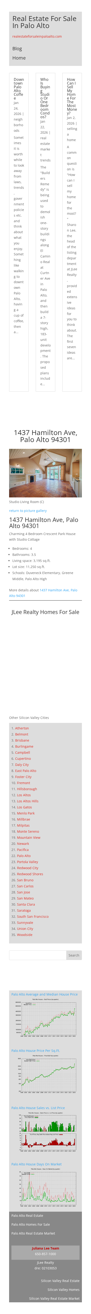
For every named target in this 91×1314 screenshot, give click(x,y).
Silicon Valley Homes (64, 1289)
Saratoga (24, 910)
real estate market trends (45, 149)
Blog (17, 48)
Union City (25, 928)
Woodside (24, 934)
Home (19, 58)
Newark (23, 843)
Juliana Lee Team (45, 1248)
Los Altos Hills (27, 801)
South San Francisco (33, 916)
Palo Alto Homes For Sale (30, 1224)
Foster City (23, 777)
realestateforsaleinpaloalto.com (37, 36)
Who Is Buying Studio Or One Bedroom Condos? (45, 98)
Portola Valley (27, 862)
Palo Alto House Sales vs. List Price (38, 1108)
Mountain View (28, 837)
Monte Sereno (28, 831)
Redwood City (27, 868)
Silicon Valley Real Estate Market (54, 1298)
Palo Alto (24, 855)
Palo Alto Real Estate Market (33, 1233)
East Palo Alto (25, 770)
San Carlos (25, 886)
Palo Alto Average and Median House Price (44, 994)
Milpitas (23, 825)
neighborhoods (18, 125)
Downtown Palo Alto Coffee (19, 89)
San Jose (23, 892)
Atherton (22, 728)
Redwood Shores (30, 874)
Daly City (22, 764)
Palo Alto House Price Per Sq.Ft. (35, 1050)
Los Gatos (24, 807)
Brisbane (22, 740)
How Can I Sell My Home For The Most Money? (72, 96)
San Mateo (25, 898)
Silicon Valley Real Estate (60, 1280)
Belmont (21, 734)
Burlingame (24, 746)
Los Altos (24, 795)
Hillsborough (27, 789)
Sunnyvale (25, 922)
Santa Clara (26, 904)
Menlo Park (26, 813)
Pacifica (23, 849)
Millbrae (23, 819)
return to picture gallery (28, 510)
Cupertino (23, 758)
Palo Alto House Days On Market (36, 1164)
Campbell (22, 752)
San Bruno (25, 880)
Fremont (23, 783)
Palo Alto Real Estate (27, 1215)
